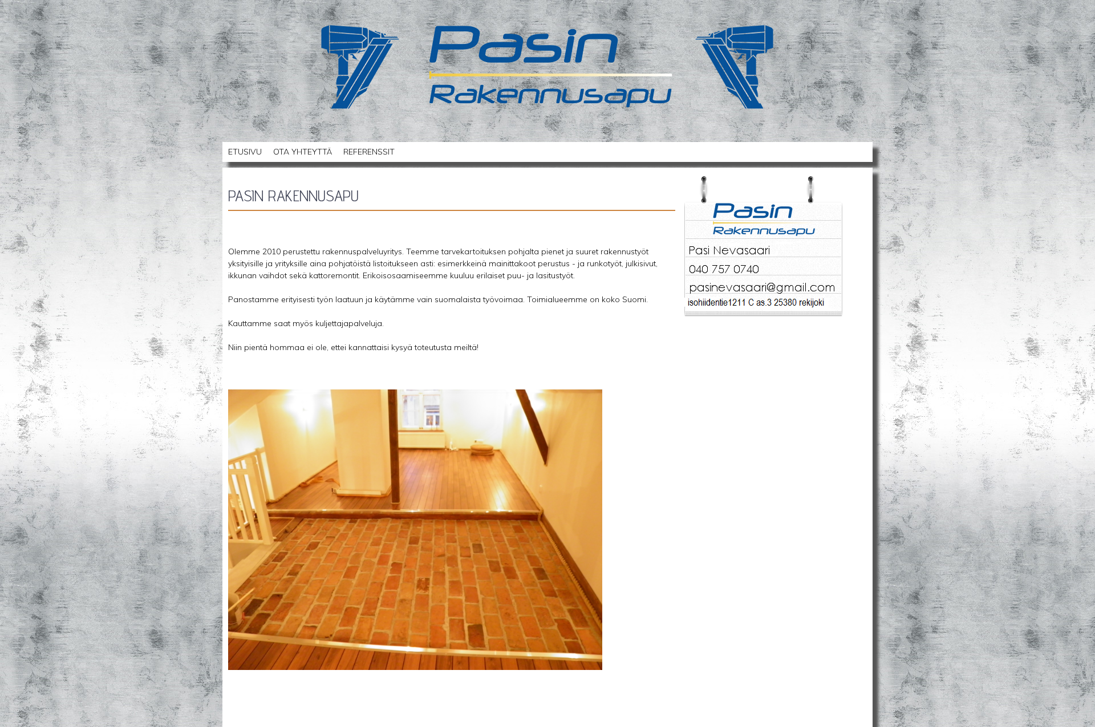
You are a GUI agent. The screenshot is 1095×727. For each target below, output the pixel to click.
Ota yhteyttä (302, 152)
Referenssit (369, 152)
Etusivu (245, 152)
